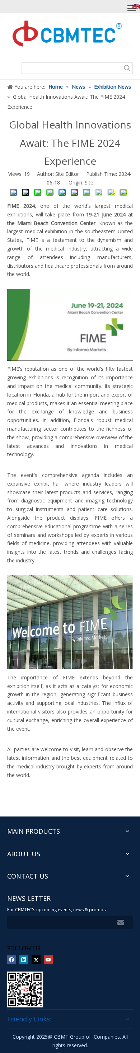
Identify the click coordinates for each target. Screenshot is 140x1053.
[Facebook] (11, 960)
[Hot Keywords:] (127, 68)
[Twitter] (36, 960)
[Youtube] (48, 960)
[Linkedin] (23, 960)
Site (89, 182)
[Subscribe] (120, 922)
